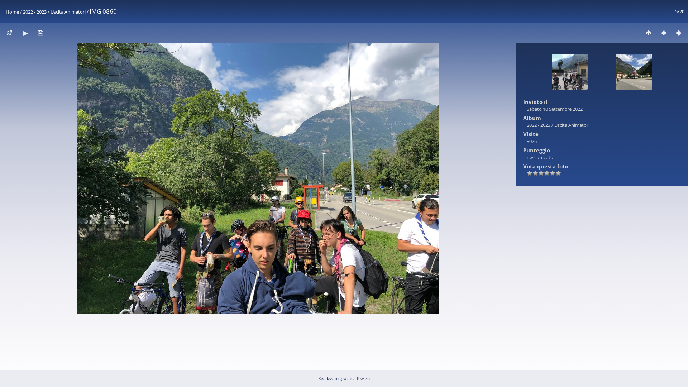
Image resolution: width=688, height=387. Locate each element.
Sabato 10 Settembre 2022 (555, 109)
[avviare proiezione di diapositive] (25, 33)
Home (12, 12)
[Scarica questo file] (40, 33)
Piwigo (363, 379)
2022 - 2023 (35, 12)
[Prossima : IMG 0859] (678, 33)
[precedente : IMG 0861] (663, 33)
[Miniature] (648, 33)
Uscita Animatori (68, 12)
